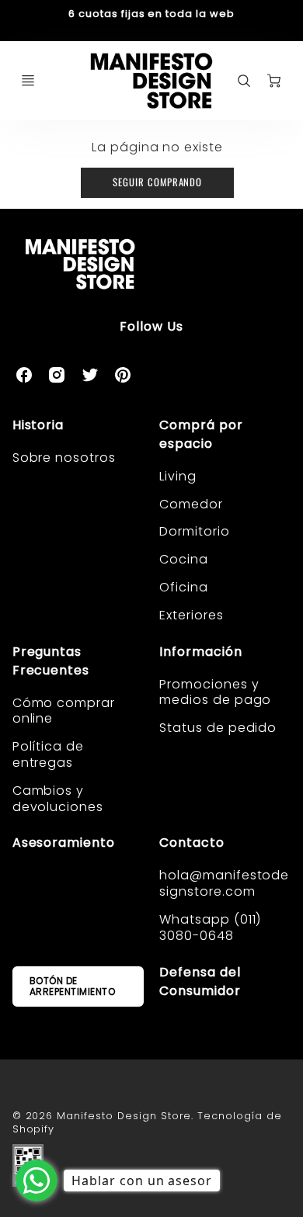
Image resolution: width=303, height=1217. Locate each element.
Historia (38, 425)
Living (178, 476)
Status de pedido (218, 728)
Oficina (183, 587)
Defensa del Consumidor (200, 981)
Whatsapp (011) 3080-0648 (210, 927)
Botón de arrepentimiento (73, 986)
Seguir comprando (157, 182)
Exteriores (191, 615)
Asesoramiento (63, 842)
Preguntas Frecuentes (51, 661)
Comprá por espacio (201, 434)
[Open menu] (28, 80)
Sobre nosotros (64, 457)
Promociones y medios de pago (215, 692)
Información (200, 652)
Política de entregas (48, 754)
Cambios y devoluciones (58, 799)
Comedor (191, 504)
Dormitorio (194, 531)
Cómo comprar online (64, 711)
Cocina (183, 559)
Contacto (192, 842)
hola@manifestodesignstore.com (224, 883)
